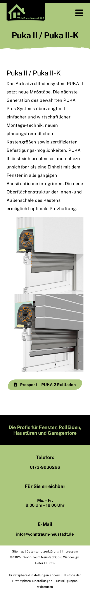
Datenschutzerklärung (42, 551)
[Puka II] (45, 219)
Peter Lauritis (45, 563)
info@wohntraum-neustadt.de (45, 534)
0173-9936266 (45, 467)
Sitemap (18, 551)
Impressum (70, 551)
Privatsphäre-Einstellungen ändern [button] (34, 575)
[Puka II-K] (45, 296)
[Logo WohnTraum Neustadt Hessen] (26, 5)
